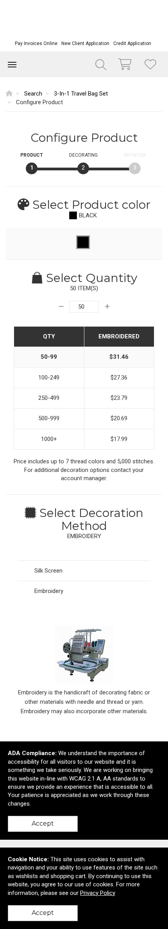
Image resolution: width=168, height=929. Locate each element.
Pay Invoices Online (36, 43)
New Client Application (85, 43)
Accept (43, 823)
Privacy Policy (97, 892)
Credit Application (132, 43)
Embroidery (48, 591)
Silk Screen (48, 570)
